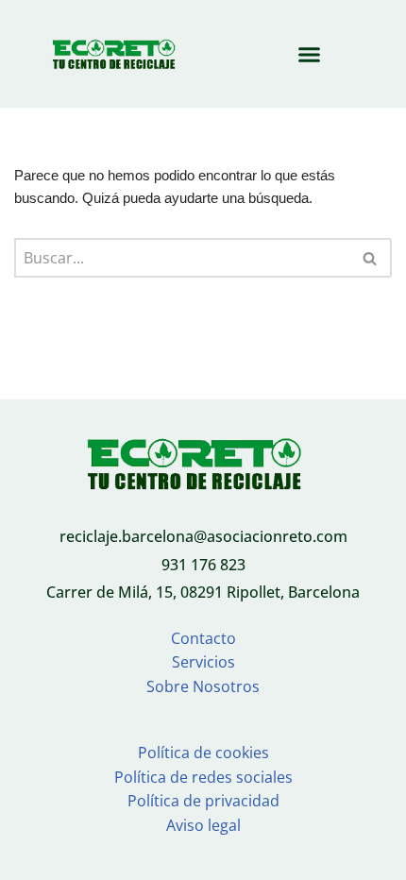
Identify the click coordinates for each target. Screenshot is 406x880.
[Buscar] (370, 258)
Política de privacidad (203, 800)
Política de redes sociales (203, 777)
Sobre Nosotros (203, 686)
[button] (310, 54)
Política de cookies (203, 752)
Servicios (203, 662)
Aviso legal (203, 825)
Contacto (203, 638)
